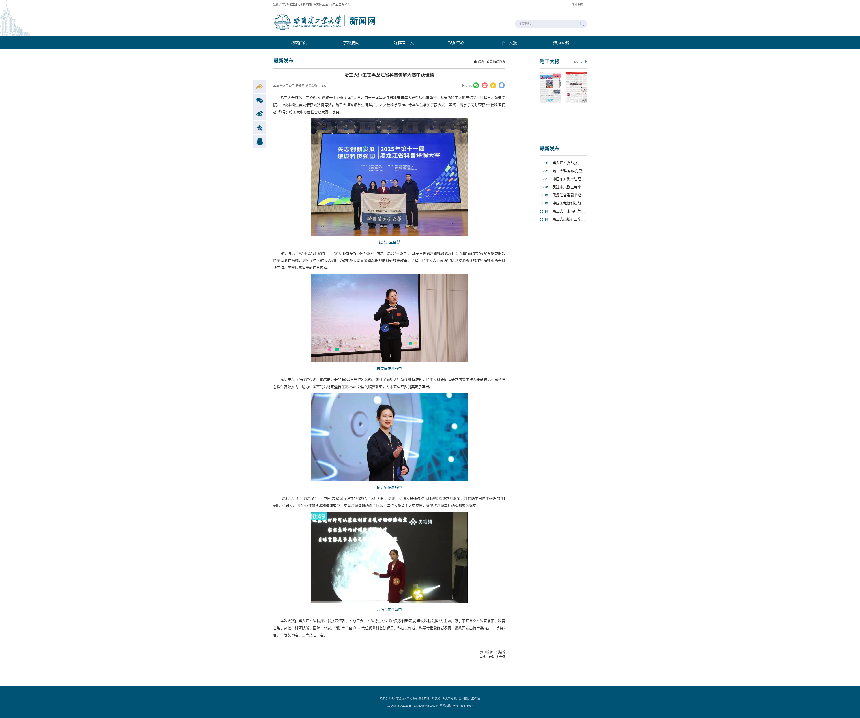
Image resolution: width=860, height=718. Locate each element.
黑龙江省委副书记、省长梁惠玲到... (581, 195)
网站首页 (299, 42)
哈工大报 (509, 42)
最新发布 (499, 61)
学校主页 (577, 4)
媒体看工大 (404, 42)
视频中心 (456, 42)
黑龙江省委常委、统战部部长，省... (581, 162)
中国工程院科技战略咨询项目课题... (581, 203)
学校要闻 (351, 42)
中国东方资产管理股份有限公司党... (581, 178)
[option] (550, 103)
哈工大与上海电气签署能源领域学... (581, 211)
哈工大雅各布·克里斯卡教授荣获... (579, 170)
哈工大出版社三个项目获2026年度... (581, 219)
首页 (489, 61)
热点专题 (561, 42)
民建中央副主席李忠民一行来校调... (581, 186)
